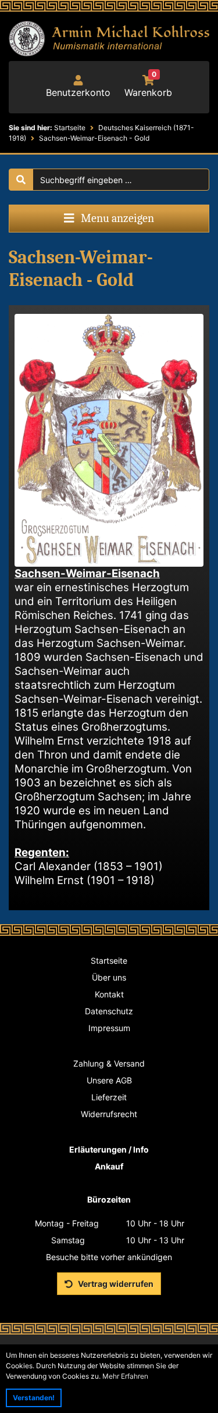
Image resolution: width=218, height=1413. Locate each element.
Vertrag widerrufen (114, 1284)
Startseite (109, 960)
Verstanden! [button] (34, 1397)
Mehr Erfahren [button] (125, 1376)
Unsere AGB (109, 1080)
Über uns (109, 977)
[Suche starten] (21, 180)
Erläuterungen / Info (109, 1149)
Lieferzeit (109, 1097)
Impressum (109, 1028)
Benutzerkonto (78, 92)
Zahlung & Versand (109, 1063)
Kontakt (109, 994)
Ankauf (109, 1166)
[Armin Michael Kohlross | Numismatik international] (109, 38)
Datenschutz (109, 1011)
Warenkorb (148, 86)
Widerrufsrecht (109, 1114)
